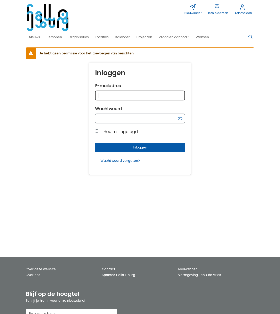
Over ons (33, 275)
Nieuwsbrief (187, 269)
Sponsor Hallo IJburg (118, 275)
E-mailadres (108, 86)
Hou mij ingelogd (120, 132)
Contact (108, 269)
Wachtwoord (108, 109)
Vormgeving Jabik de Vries (199, 275)
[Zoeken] (250, 37)
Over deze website (41, 269)
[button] (34, 37)
